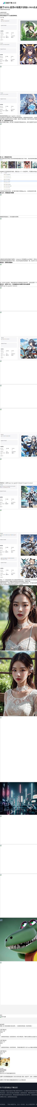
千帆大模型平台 (11, 1104)
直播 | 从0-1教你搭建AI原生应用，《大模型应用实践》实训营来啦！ (16, 1026)
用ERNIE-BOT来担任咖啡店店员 (7, 1073)
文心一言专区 (21, 1104)
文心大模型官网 (30, 1104)
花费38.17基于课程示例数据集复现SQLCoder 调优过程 (13, 1080)
